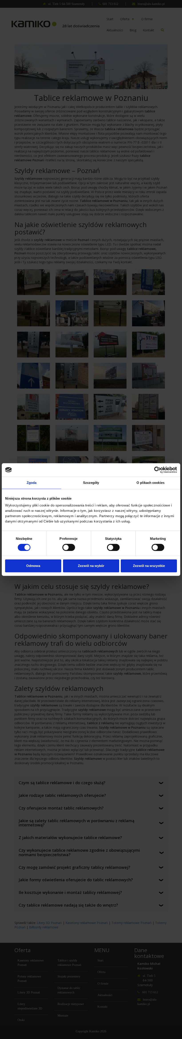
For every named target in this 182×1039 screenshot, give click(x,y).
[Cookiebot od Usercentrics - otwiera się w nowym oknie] (157, 470)
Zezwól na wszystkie (149, 566)
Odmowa (33, 566)
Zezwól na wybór (91, 566)
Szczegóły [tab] (91, 483)
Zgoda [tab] (32, 483)
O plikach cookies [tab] (150, 483)
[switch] (68, 547)
